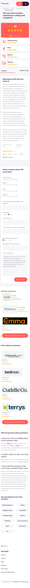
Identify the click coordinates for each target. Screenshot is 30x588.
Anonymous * (6, 212)
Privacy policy (24, 582)
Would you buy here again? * (10, 238)
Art (7, 531)
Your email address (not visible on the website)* (13, 202)
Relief (7, 526)
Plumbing (7, 521)
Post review (4, 569)
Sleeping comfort (21, 8)
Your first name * (7, 218)
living (19, 459)
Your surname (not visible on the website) (14, 227)
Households (22, 510)
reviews (7, 488)
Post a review (21, 279)
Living (12, 8)
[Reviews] (5, 4)
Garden (22, 505)
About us (3, 555)
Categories (6, 8)
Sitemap (3, 565)
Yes (5, 214)
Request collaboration (7, 572)
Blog (2, 562)
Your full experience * (8, 253)
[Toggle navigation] (25, 4)
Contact (3, 558)
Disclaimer (16, 582)
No (10, 214)
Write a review (25, 70)
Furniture (22, 515)
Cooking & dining (7, 515)
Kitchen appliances (7, 505)
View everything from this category (15, 335)
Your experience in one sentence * (12, 244)
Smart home (22, 526)
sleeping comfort (23, 461)
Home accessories (23, 521)
